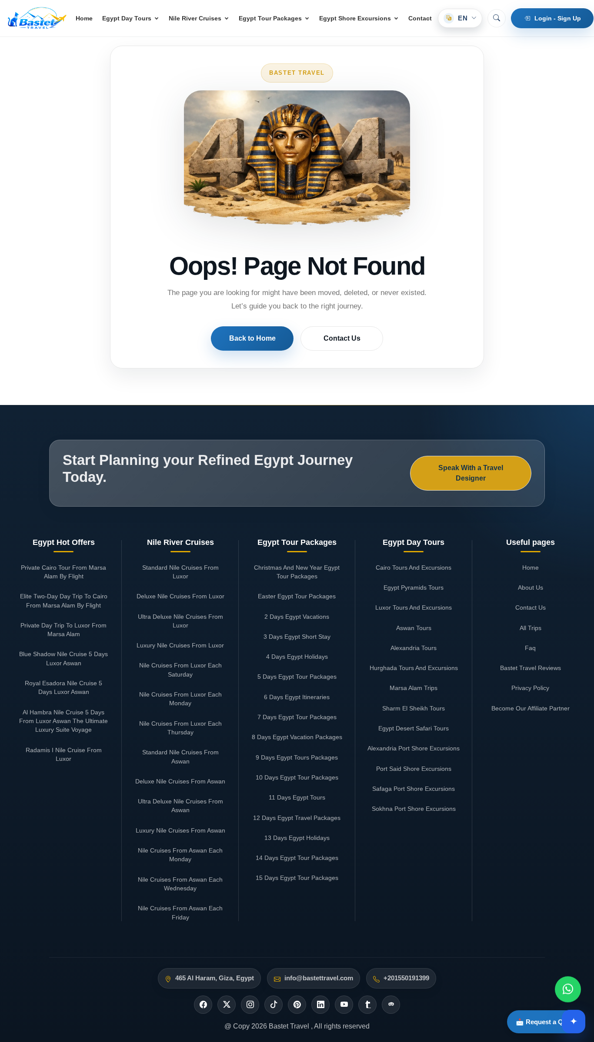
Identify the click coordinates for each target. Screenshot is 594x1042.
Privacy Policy (530, 687)
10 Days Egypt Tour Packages (297, 777)
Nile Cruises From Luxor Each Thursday (180, 728)
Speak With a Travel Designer (470, 473)
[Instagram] (250, 1005)
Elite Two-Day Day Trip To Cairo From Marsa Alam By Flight (63, 600)
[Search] (496, 18)
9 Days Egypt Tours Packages (297, 757)
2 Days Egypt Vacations (296, 616)
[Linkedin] (320, 1005)
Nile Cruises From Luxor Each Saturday (180, 669)
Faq (530, 647)
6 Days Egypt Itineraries (297, 697)
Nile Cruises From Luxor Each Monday (180, 699)
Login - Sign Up (557, 18)
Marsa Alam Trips (413, 687)
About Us (530, 587)
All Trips (530, 627)
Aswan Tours (413, 627)
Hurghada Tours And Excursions (414, 667)
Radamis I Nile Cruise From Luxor (64, 754)
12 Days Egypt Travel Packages (296, 817)
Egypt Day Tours (126, 18)
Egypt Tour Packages (270, 18)
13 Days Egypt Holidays (297, 837)
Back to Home (252, 338)
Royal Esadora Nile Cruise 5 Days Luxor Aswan (63, 687)
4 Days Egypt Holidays (297, 656)
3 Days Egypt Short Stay (297, 636)
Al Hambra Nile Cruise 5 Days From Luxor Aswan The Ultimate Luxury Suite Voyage (63, 721)
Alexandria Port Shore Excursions (413, 748)
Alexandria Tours (413, 647)
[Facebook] (203, 1005)
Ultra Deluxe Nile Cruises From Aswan (180, 805)
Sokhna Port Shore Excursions (414, 808)
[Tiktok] (273, 1005)
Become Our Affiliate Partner (530, 708)
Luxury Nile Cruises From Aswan (180, 830)
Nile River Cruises (195, 18)
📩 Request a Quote (546, 1021)
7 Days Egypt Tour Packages (297, 716)
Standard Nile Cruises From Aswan (180, 756)
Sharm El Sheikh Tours (413, 708)
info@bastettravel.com (318, 978)
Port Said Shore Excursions (413, 768)
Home (84, 18)
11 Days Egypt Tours (297, 797)
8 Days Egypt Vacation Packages (297, 736)
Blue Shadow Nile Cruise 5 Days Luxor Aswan (63, 658)
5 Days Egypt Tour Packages (297, 676)
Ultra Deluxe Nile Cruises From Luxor (180, 621)
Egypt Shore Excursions (355, 18)
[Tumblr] (367, 1005)
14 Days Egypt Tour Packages (297, 857)
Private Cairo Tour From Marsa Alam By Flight (63, 572)
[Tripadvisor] (391, 1005)
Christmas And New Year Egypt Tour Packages (297, 572)
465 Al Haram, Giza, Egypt (214, 978)
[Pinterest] (297, 1005)
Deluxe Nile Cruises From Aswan (180, 781)
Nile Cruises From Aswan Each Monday (180, 855)
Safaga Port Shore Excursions (413, 788)
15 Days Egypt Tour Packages (297, 877)
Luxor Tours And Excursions (413, 607)
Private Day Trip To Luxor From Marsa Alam (63, 629)
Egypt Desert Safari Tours (413, 728)
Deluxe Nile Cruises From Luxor (180, 596)
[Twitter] (226, 1005)
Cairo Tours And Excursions (413, 567)
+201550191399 (406, 978)
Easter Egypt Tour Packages (297, 596)
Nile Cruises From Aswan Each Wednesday (180, 884)
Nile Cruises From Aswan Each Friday (180, 912)
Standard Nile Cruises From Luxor (180, 572)
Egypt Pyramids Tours (414, 587)
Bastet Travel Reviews (530, 667)
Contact (420, 18)
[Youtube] (344, 1005)
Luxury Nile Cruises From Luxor (180, 645)
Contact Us (342, 338)
